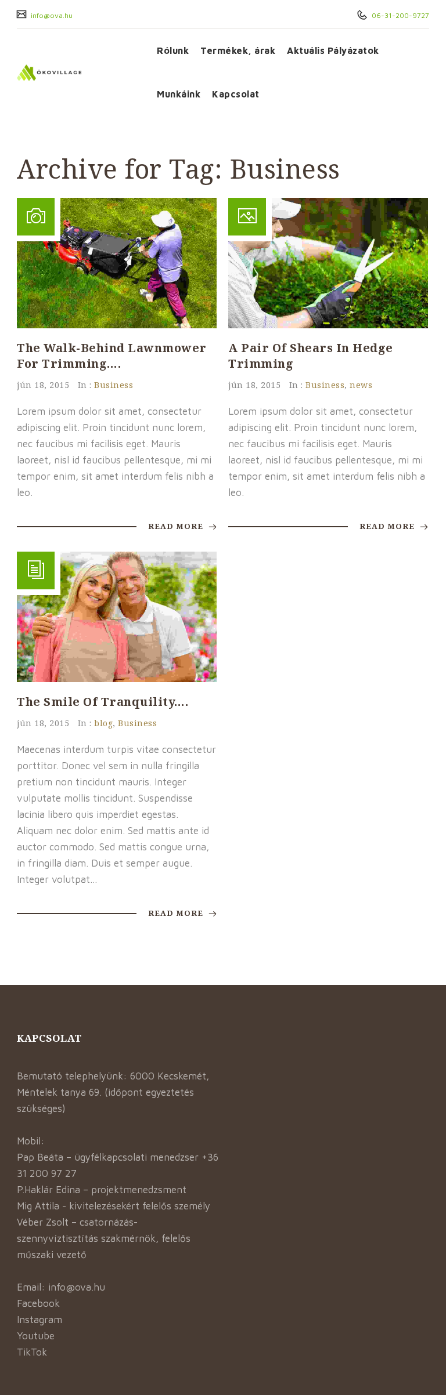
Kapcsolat (236, 94)
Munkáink (178, 94)
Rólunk (173, 50)
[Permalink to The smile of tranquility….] (117, 678)
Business (113, 384)
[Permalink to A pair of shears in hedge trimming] (328, 325)
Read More (177, 526)
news (361, 384)
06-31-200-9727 (399, 15)
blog (103, 723)
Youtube (36, 1336)
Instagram (39, 1319)
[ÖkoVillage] (78, 72)
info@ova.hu (51, 15)
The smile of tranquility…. (102, 701)
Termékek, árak (237, 50)
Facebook (38, 1303)
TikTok (32, 1352)
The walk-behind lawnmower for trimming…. (112, 355)
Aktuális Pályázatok (333, 50)
